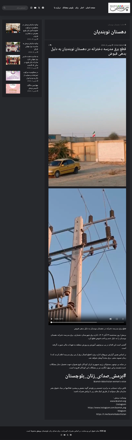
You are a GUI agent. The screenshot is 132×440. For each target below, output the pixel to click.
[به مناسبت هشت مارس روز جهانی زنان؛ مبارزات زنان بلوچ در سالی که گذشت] (13, 60)
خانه (123, 25)
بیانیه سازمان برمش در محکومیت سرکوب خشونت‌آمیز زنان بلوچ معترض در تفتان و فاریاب (30, 30)
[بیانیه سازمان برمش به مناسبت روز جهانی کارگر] (13, 47)
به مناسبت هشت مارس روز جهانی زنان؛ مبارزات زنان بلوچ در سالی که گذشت (30, 61)
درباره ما (57, 7)
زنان (77, 7)
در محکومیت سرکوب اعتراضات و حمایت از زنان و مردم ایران (30, 75)
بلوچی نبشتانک (67, 7)
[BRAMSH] (119, 8)
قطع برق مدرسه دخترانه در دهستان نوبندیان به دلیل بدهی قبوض (88, 51)
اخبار (82, 7)
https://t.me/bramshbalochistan (111, 414)
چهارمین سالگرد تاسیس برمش (32, 87)
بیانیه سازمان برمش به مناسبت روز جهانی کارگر (30, 46)
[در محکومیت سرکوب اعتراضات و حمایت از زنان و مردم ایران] (13, 76)
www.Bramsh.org (118, 401)
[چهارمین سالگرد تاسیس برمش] (13, 89)
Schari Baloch (119, 45)
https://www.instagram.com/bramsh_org (107, 407)
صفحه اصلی (90, 7)
